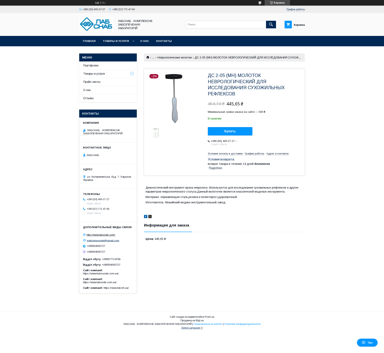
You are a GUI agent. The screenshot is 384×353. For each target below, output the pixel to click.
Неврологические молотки (174, 57)
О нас (144, 41)
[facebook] (145, 217)
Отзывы (88, 98)
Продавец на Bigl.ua (192, 320)
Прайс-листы (91, 81)
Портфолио (91, 65)
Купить (230, 131)
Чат (370, 342)
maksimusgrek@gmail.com (103, 240)
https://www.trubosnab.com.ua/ (101, 273)
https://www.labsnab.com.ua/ (100, 282)
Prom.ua (209, 316)
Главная (89, 41)
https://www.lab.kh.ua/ (116, 287)
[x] (150, 217)
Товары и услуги (116, 41)
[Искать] (271, 24)
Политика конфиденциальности (242, 324)
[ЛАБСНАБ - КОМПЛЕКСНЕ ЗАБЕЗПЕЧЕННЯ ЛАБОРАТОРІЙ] (96, 30)
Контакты (164, 41)
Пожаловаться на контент (208, 324)
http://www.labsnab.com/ (101, 234)
